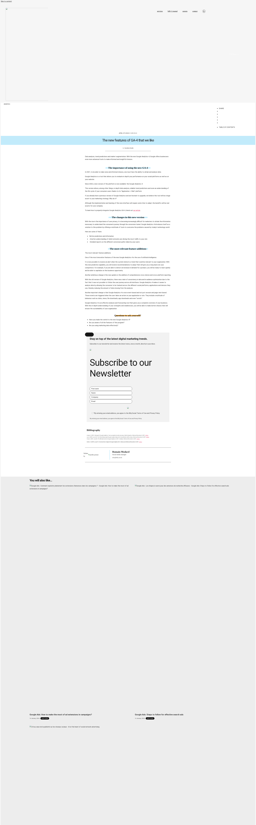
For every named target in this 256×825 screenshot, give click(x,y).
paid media (45, 718)
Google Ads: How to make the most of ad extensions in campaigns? (61, 714)
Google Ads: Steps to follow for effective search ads (159, 714)
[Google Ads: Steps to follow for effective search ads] (184, 598)
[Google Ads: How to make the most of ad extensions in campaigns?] (79, 598)
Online (146, 435)
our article (136, 210)
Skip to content (6, 1)
